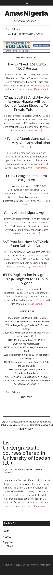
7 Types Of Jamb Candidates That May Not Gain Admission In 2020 (26, 143)
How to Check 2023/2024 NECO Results (26, 66)
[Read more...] (40, 506)
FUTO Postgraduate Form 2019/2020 (26, 178)
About (10, 546)
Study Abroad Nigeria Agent (26, 213)
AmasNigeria (26, 13)
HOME (6, 531)
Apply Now (8, 542)
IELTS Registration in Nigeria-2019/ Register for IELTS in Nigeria (26, 279)
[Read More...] (41, 89)
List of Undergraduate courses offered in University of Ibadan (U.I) (26, 453)
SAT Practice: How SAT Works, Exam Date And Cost (26, 244)
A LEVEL (7, 536)
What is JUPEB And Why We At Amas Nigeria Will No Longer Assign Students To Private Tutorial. (26, 103)
